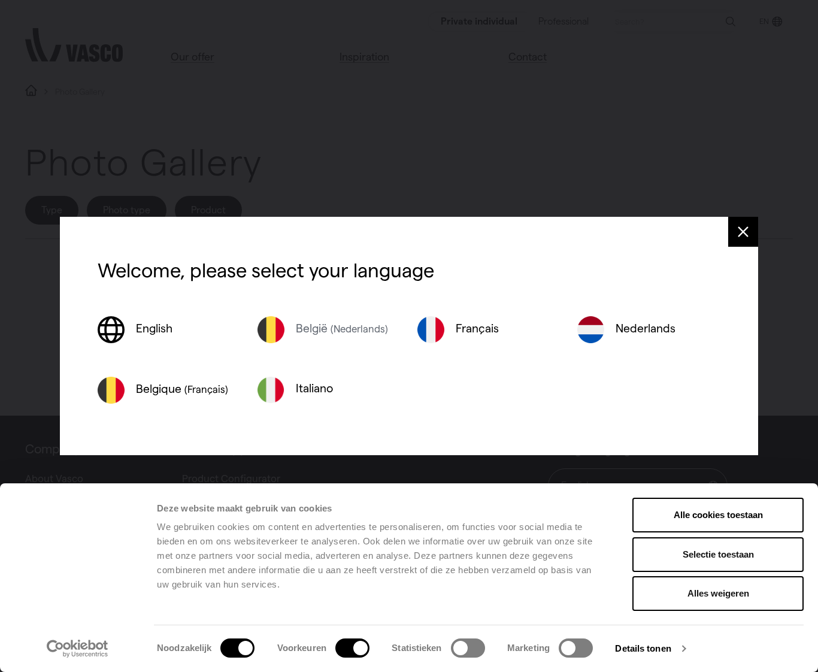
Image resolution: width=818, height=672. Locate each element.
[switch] (352, 648)
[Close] (743, 232)
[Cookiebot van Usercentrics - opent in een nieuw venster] (77, 649)
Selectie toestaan (718, 554)
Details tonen (643, 648)
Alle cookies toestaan (718, 515)
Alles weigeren (718, 593)
